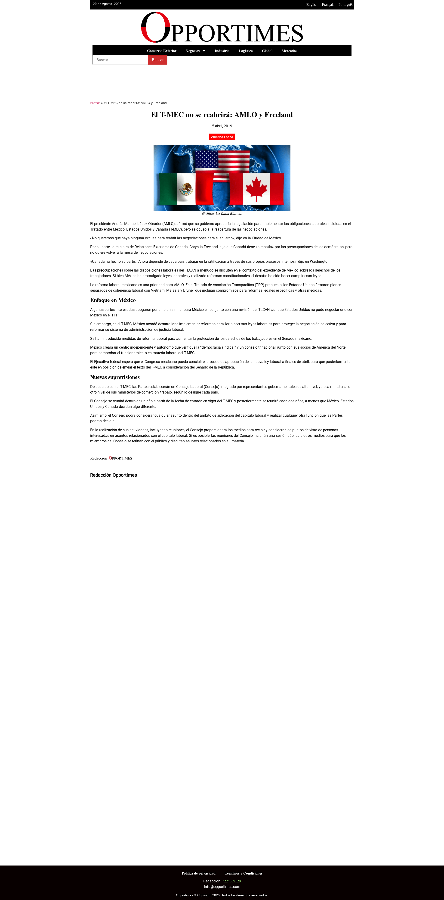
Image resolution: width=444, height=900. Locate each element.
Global (267, 50)
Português (346, 4)
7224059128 (231, 881)
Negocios (193, 50)
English (312, 4)
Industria (222, 50)
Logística (246, 50)
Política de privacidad (199, 873)
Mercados (289, 50)
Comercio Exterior (161, 50)
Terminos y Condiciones (243, 873)
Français (328, 4)
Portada (95, 103)
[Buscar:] (120, 60)
